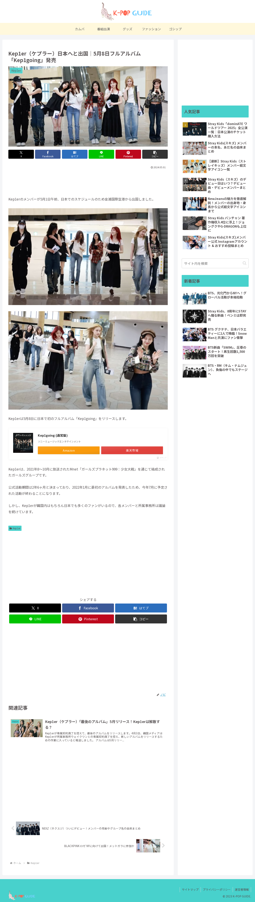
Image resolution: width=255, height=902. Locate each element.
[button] (155, 154)
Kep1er (16, 528)
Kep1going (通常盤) (53, 435)
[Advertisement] (88, 181)
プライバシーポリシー (217, 889)
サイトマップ (190, 889)
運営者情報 (242, 889)
